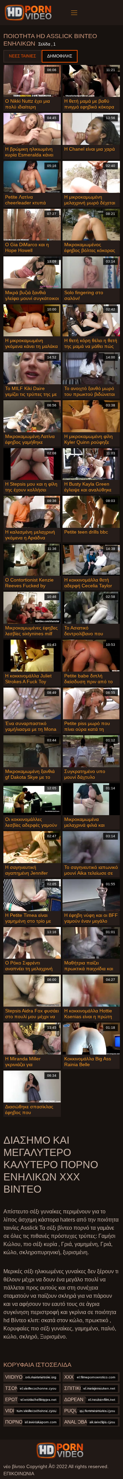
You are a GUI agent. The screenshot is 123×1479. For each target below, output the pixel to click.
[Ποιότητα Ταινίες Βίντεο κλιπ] (59, 1450)
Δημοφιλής (59, 56)
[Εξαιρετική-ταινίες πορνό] (29, 12)
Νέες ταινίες (22, 56)
